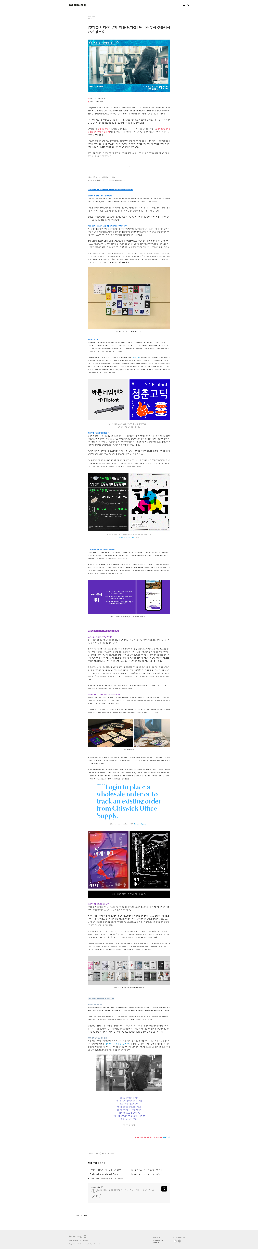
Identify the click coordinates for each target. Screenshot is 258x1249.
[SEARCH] (188, 5)
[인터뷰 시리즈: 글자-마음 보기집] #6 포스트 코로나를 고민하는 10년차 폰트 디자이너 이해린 (106, 1174)
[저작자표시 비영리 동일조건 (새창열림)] (111, 1153)
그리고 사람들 (91, 16)
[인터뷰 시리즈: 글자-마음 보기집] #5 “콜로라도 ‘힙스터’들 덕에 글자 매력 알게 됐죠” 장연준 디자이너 (147, 1174)
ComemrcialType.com (141, 824)
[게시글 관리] (97, 1153)
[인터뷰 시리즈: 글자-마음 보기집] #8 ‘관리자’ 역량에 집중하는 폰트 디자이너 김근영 (147, 1170)
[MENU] (184, 5)
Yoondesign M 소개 (75, 1240)
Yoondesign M (97, 1187)
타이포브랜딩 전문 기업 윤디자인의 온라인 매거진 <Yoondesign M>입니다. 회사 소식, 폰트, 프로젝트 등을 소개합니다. (122, 1191)
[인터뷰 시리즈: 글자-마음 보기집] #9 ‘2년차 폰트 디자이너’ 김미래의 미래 (106, 1170)
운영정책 (85, 1240)
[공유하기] (94, 1153)
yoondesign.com (158, 1240)
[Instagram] (175, 1241)
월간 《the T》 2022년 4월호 (127, 537)
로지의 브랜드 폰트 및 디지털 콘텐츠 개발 (116, 1044)
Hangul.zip (136, 357)
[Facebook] (179, 1241)
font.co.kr (156, 1242)
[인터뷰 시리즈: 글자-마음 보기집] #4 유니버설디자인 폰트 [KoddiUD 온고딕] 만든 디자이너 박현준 (106, 1178)
